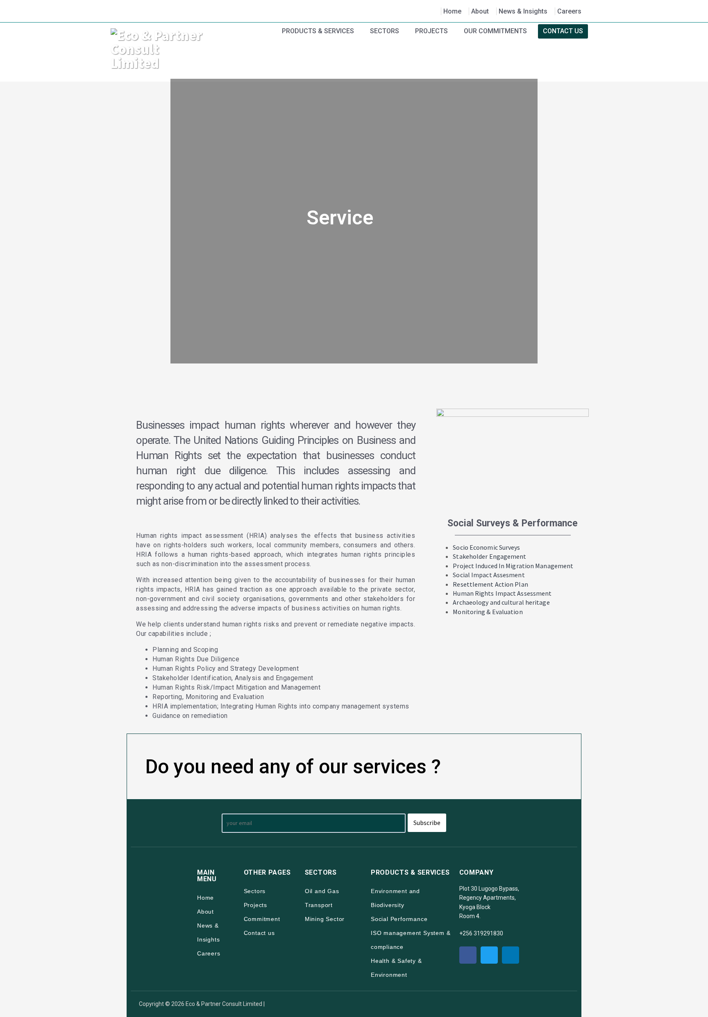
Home (452, 11)
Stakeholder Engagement (489, 556)
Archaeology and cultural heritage (501, 602)
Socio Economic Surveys (486, 547)
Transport (319, 905)
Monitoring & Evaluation (487, 612)
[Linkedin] (510, 955)
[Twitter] (489, 955)
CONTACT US (563, 31)
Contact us (259, 933)
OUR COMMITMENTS (495, 31)
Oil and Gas (322, 891)
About (480, 11)
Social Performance (399, 919)
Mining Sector (325, 919)
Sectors (255, 891)
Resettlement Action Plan (490, 584)
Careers (569, 11)
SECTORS (384, 31)
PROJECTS (431, 31)
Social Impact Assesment (488, 575)
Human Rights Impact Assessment (502, 593)
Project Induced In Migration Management (513, 566)
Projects (255, 905)
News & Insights (523, 11)
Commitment (262, 919)
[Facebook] (468, 955)
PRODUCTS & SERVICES (318, 31)
